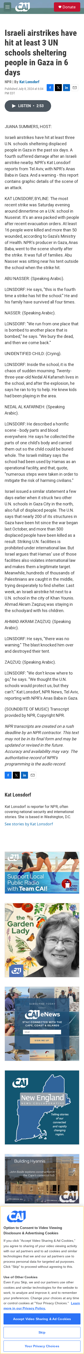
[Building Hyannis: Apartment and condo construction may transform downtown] (42, 1178)
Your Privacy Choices (42, 1346)
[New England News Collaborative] (42, 1107)
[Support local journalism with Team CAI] (42, 872)
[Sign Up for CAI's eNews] (42, 1024)
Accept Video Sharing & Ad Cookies (42, 1319)
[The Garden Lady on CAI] (42, 940)
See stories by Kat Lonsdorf (29, 824)
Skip (42, 1332)
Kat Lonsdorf (29, 81)
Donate (69, 7)
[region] (42, 1280)
